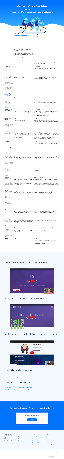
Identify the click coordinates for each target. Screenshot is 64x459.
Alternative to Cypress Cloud (51, 444)
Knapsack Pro (7, 2)
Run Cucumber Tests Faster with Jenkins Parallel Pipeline (18, 394)
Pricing (13, 2)
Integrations (48, 442)
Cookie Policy (34, 440)
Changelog (20, 438)
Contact (33, 444)
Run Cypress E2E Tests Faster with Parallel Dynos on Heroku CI (19, 375)
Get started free (57, 2)
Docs (17, 2)
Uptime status (21, 442)
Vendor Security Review (36, 442)
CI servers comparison (50, 436)
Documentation (21, 440)
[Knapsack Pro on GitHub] (5, 438)
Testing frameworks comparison (52, 440)
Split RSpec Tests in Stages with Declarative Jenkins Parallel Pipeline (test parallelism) (24, 389)
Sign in (51, 2)
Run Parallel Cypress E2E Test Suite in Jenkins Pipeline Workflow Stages (21, 387)
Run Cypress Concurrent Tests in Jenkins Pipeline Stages (17, 392)
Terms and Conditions (36, 436)
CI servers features (49, 438)
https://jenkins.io (37, 36)
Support (21, 2)
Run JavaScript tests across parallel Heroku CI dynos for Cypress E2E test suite (22, 377)
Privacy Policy (34, 438)
